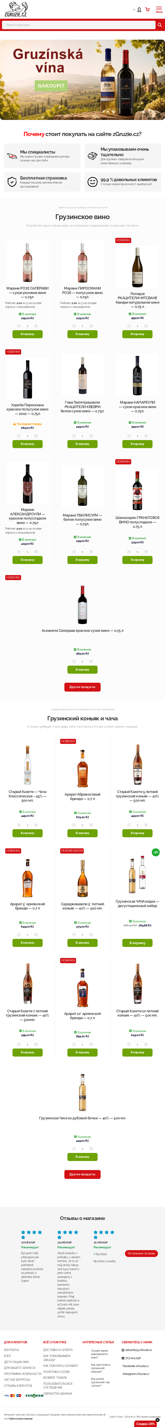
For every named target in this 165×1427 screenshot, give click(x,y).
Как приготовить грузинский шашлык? (100, 1368)
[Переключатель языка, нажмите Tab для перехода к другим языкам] (130, 9)
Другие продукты (82, 687)
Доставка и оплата (57, 1350)
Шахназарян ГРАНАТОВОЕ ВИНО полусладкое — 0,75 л (138, 522)
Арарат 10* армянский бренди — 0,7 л (82, 1015)
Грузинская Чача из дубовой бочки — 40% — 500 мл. (82, 1118)
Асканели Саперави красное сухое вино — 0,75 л (83, 630)
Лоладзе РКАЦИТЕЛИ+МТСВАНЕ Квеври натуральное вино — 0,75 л (138, 300)
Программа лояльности (22, 1373)
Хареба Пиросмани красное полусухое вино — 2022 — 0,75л (27, 409)
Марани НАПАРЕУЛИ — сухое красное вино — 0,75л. (137, 406)
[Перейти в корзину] (147, 9)
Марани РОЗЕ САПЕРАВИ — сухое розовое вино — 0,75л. (27, 292)
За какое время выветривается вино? (99, 1354)
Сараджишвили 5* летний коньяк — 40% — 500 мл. (82, 906)
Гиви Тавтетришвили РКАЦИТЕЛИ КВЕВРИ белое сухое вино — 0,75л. (83, 406)
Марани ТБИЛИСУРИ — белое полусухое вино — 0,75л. (82, 519)
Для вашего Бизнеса (19, 1367)
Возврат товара (55, 1377)
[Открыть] (159, 8)
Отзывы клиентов (18, 1385)
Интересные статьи (98, 1342)
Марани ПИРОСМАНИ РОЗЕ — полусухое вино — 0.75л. (82, 292)
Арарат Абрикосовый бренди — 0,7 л (82, 796)
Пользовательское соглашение (58, 1385)
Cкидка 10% (145, 1424)
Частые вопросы (17, 1379)
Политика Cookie (56, 1371)
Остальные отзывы (141, 1253)
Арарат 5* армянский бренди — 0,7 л (27, 906)
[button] (27, 334)
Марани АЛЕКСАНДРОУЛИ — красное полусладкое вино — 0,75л (27, 516)
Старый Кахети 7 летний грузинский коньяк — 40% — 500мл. (27, 1015)
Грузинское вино (82, 217)
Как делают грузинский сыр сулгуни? (100, 1382)
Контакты (11, 1350)
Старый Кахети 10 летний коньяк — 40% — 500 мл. (137, 1013)
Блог (7, 1356)
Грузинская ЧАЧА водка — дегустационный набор (137, 903)
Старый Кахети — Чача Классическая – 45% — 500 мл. (27, 796)
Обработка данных (57, 1393)
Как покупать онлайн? (60, 1365)
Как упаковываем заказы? (56, 1358)
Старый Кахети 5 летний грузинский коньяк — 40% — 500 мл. (137, 796)
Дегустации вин (16, 1362)
